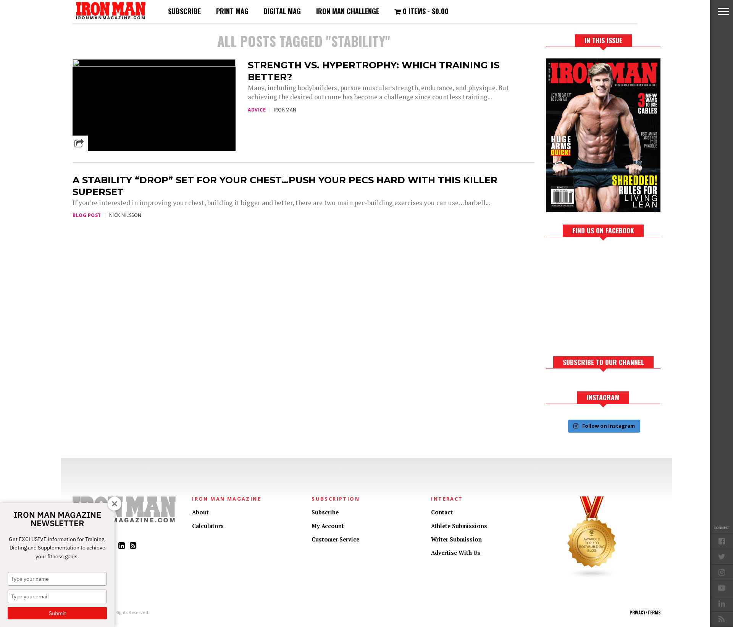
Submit (57, 613)
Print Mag (232, 11)
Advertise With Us (455, 552)
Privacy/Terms (645, 612)
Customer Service (335, 539)
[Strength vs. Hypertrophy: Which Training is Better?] (154, 64)
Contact (442, 512)
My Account (328, 526)
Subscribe (184, 11)
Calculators (208, 526)
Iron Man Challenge (347, 11)
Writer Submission (456, 539)
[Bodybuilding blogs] (592, 576)
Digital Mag (282, 11)
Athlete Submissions (459, 526)
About (200, 512)
